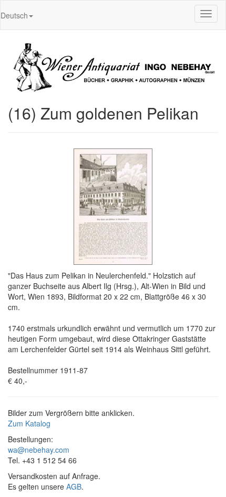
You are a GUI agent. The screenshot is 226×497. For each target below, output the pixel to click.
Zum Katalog (29, 423)
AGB (73, 486)
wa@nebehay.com (38, 449)
